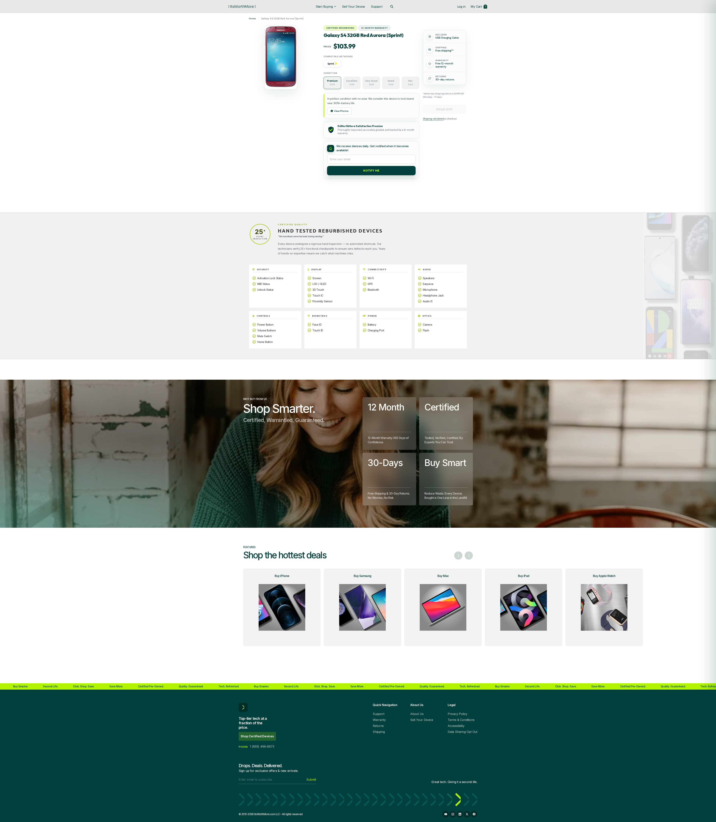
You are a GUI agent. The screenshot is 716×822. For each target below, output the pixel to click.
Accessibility (456, 726)
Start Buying (324, 6)
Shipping (379, 732)
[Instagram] (452, 814)
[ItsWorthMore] (242, 6)
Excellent (351, 82)
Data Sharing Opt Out (462, 732)
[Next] (469, 555)
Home (252, 18)
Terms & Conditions (461, 720)
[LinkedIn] (459, 814)
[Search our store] (391, 6)
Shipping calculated (433, 118)
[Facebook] (474, 814)
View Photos (341, 111)
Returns (378, 726)
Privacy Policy (457, 714)
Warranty (379, 720)
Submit (311, 779)
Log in (461, 6)
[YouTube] (445, 814)
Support (376, 6)
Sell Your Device (353, 6)
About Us (416, 714)
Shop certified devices (257, 736)
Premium (332, 82)
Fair (410, 82)
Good (391, 82)
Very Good (371, 82)
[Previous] (458, 555)
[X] (467, 814)
